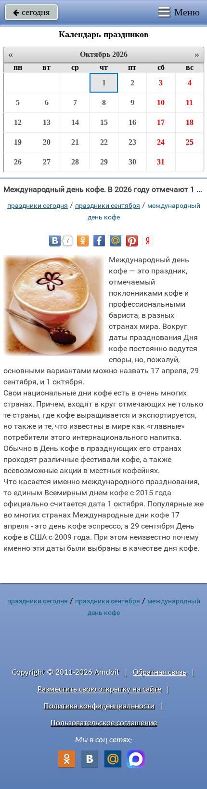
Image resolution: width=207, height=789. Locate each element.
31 (161, 162)
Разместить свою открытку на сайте (99, 689)
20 (47, 142)
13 (47, 122)
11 (189, 102)
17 (161, 122)
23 (132, 142)
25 (190, 142)
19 (18, 142)
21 (75, 142)
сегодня (31, 12)
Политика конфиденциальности (99, 706)
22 (104, 142)
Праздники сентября (107, 205)
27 (47, 162)
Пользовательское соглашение (104, 723)
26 (18, 162)
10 (161, 102)
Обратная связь (159, 672)
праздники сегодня (37, 205)
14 (75, 122)
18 (190, 122)
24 (161, 142)
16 (132, 122)
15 (104, 122)
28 (75, 162)
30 (132, 162)
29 (104, 162)
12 (18, 122)
